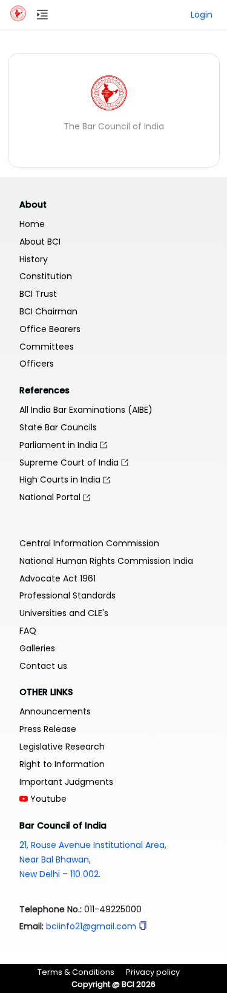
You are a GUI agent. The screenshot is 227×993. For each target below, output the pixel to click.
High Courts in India (61, 479)
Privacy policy (153, 972)
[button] (143, 926)
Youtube (47, 799)
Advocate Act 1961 (57, 578)
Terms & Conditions (76, 972)
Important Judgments (66, 782)
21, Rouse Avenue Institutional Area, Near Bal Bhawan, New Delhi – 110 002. (92, 859)
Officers (36, 364)
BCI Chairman (48, 311)
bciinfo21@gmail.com (91, 926)
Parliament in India (59, 445)
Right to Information (62, 764)
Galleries (37, 648)
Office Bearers (50, 329)
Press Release (47, 729)
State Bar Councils (58, 427)
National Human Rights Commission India (106, 561)
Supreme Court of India (70, 462)
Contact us (43, 666)
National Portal (51, 497)
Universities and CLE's (63, 613)
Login (201, 14)
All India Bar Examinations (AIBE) (86, 410)
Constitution (45, 276)
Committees (46, 347)
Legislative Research (62, 747)
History (33, 259)
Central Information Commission (89, 543)
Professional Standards (67, 595)
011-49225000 (113, 909)
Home (32, 224)
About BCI (40, 242)
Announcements (55, 711)
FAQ (27, 631)
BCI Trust (38, 294)
